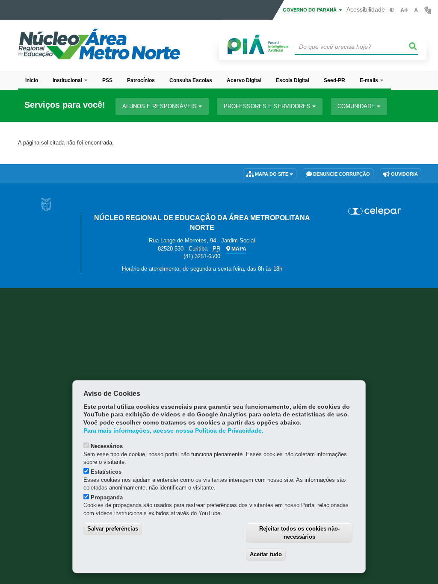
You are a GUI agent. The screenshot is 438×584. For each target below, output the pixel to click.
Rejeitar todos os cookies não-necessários (299, 532)
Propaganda (107, 497)
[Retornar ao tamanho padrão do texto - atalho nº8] (416, 10)
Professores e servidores (268, 106)
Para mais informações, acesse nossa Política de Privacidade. (173, 431)
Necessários (107, 446)
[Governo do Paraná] (46, 204)
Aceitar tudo (266, 554)
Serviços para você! (64, 104)
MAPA (238, 249)
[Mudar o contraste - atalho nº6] (392, 10)
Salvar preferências (112, 528)
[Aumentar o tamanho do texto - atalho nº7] (404, 10)
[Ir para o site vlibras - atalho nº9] (428, 10)
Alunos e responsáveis (160, 106)
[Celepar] (374, 211)
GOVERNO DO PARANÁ (310, 9)
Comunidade (357, 106)
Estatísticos (106, 472)
